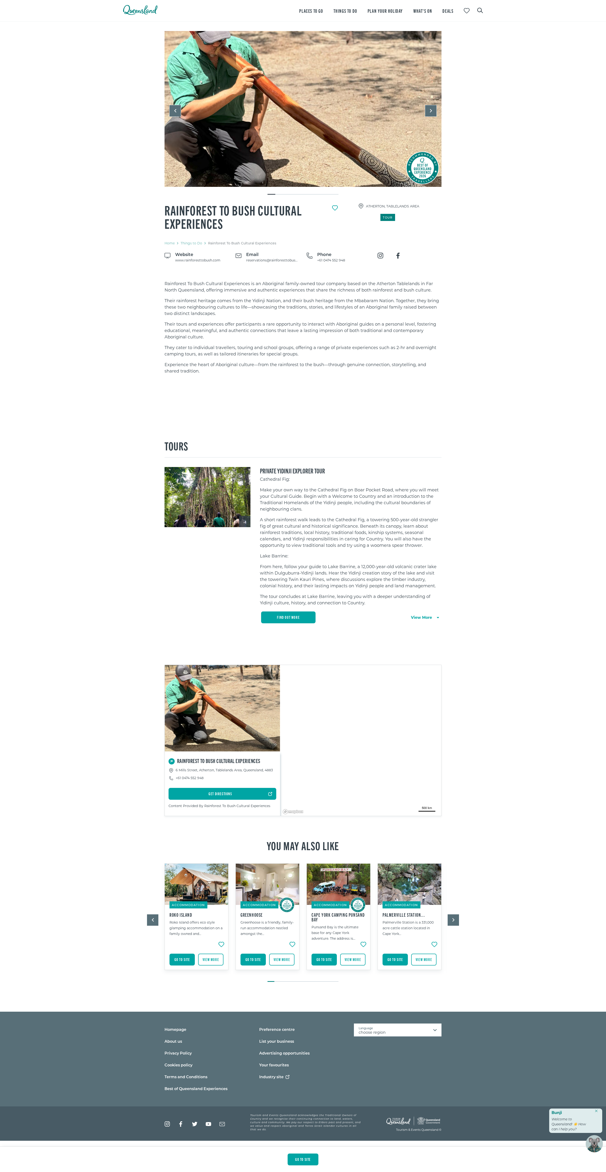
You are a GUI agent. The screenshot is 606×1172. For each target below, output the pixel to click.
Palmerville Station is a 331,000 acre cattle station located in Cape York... (408, 928)
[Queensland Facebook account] (181, 1124)
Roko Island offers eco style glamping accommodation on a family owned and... (196, 928)
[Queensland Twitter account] (194, 1124)
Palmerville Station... (404, 914)
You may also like (303, 845)
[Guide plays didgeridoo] (303, 109)
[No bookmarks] (467, 10)
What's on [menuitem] (422, 11)
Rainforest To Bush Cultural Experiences (233, 216)
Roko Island (180, 914)
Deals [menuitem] (447, 11)
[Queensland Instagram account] (167, 1124)
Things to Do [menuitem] (345, 11)
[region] (303, 327)
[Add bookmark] (335, 208)
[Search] (480, 10)
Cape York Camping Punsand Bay (338, 917)
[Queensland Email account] (222, 1124)
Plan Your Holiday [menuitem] (385, 11)
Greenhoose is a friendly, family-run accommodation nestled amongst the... (267, 928)
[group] (196, 920)
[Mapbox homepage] (293, 811)
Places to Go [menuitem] (311, 11)
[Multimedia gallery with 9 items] (303, 113)
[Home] (140, 13)
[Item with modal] (303, 109)
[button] (175, 111)
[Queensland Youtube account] (208, 1124)
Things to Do (191, 243)
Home (170, 243)
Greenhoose (252, 914)
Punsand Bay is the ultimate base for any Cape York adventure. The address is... (335, 933)
